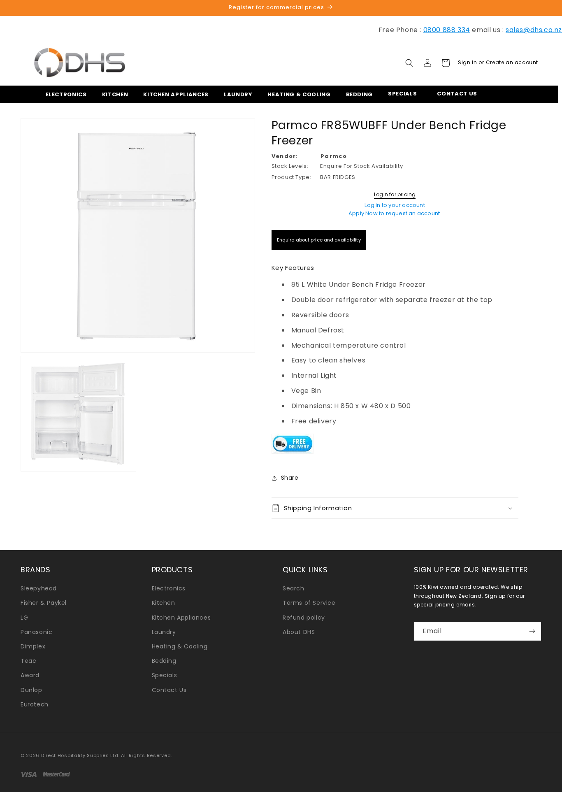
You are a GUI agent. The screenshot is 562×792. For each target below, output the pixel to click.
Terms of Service (309, 603)
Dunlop (31, 690)
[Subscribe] (532, 631)
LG (24, 617)
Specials (164, 675)
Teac (28, 661)
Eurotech (35, 704)
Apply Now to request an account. (394, 213)
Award (30, 675)
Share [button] (290, 478)
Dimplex (33, 646)
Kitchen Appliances (181, 617)
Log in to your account (395, 205)
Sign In (468, 62)
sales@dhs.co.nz (534, 30)
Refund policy (304, 617)
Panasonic (36, 632)
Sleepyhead (39, 588)
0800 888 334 (446, 30)
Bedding (164, 661)
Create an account (512, 62)
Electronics (169, 588)
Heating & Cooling (180, 646)
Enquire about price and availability (319, 240)
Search (293, 588)
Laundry (164, 632)
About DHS (299, 632)
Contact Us (169, 690)
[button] (64, 94)
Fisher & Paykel (44, 603)
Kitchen (163, 603)
